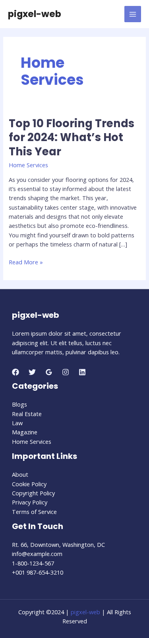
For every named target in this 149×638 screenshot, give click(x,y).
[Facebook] (15, 372)
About (20, 474)
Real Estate (27, 414)
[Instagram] (65, 372)
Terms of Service (34, 512)
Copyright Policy (33, 493)
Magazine (24, 432)
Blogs (19, 404)
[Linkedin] (82, 372)
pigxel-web (34, 14)
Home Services (28, 165)
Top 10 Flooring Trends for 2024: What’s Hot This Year (71, 137)
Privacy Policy (29, 502)
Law (17, 423)
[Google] (48, 372)
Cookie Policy (29, 484)
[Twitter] (32, 372)
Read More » (26, 262)
